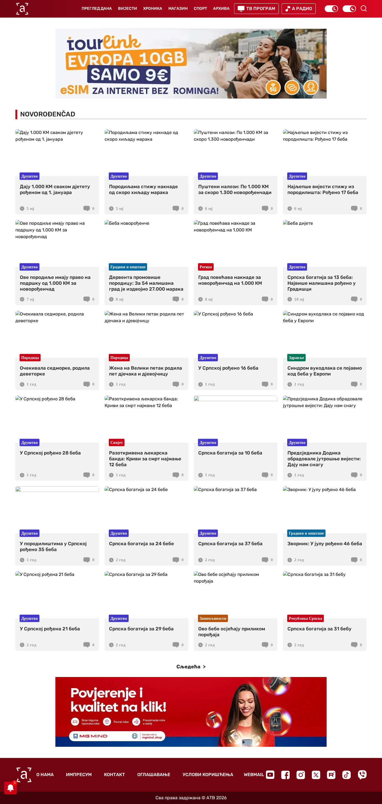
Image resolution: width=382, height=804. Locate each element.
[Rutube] (331, 774)
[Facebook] (285, 774)
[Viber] (362, 775)
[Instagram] (300, 774)
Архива (221, 8)
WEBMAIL (254, 774)
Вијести (127, 8)
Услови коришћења (208, 774)
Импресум (79, 774)
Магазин (178, 8)
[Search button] (363, 8)
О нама (45, 774)
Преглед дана (97, 8)
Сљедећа (189, 667)
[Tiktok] (346, 774)
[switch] (331, 8)
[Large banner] (191, 64)
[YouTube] (270, 774)
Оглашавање (153, 774)
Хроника (152, 8)
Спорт (200, 8)
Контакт (114, 774)
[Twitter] (316, 774)
